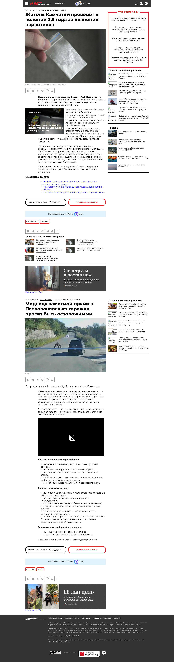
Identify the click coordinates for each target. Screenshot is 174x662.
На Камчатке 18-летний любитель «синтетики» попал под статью (90, 249)
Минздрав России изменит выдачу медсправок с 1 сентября (128, 39)
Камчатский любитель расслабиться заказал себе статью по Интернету (87, 242)
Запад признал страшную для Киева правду (132, 132)
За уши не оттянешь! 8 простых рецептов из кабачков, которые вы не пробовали (134, 348)
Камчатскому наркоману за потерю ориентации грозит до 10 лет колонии (49, 250)
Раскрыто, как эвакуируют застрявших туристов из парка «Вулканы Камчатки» (128, 50)
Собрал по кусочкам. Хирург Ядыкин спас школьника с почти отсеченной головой (133, 118)
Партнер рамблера (70, 652)
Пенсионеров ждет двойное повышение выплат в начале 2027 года (131, 141)
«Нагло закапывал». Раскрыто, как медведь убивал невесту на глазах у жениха (133, 314)
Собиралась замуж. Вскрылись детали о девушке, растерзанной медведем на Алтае (132, 84)
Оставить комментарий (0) (87, 202)
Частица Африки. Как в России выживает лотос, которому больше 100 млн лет (133, 340)
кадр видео (29, 374)
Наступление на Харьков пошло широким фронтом (131, 149)
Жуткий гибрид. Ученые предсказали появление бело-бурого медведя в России (134, 76)
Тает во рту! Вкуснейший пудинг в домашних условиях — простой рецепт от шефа (132, 306)
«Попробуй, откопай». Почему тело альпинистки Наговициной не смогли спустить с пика (133, 101)
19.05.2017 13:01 (30, 10)
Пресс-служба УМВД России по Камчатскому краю (45, 85)
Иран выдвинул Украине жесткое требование (131, 166)
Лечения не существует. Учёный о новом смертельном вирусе (132, 92)
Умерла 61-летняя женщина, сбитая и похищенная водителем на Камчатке (128, 19)
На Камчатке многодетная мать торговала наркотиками (73, 192)
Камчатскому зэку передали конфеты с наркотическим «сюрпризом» (47, 242)
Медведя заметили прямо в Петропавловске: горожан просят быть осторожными (128, 29)
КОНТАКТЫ (86, 618)
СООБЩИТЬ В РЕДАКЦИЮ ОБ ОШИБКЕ (106, 618)
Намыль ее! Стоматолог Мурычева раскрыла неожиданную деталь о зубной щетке (132, 323)
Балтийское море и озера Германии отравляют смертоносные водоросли (133, 157)
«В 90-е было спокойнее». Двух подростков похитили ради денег (132, 330)
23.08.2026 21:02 (31, 300)
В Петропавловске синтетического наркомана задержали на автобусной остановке (41, 259)
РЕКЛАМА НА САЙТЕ (55, 618)
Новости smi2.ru (33, 292)
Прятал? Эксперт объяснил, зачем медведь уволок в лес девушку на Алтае (132, 110)
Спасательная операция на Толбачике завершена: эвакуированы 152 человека (128, 60)
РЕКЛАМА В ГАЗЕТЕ (72, 618)
